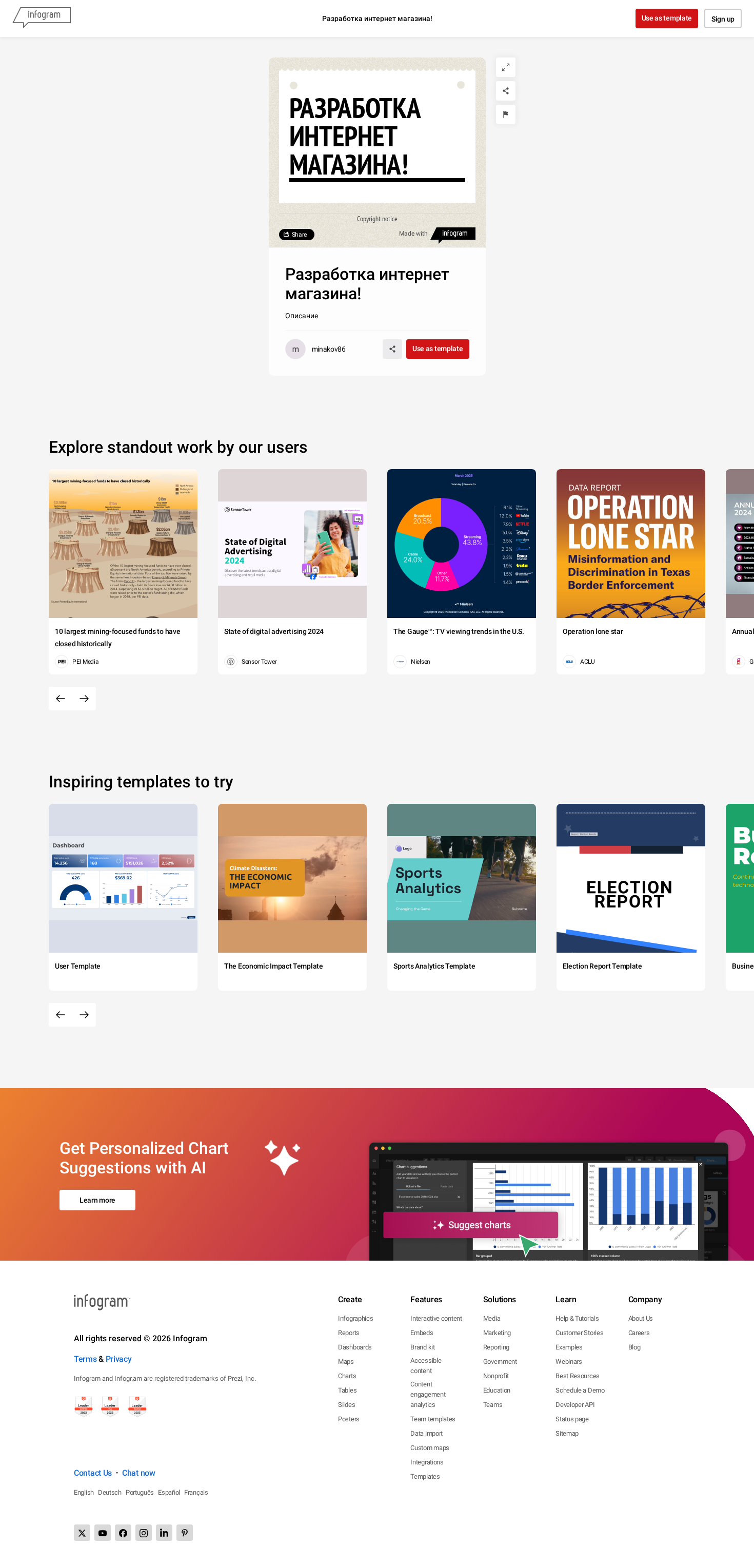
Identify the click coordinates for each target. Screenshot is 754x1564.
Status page (572, 1419)
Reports (349, 1333)
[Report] (505, 114)
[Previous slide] (60, 698)
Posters (349, 1419)
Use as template (667, 18)
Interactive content (436, 1318)
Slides (346, 1404)
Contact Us (93, 1473)
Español (169, 1492)
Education (496, 1390)
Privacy (119, 1359)
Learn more (97, 1200)
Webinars (568, 1361)
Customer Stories (579, 1333)
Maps (346, 1361)
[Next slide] (84, 698)
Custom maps (429, 1448)
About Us (640, 1318)
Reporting (496, 1347)
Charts (347, 1376)
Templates (425, 1476)
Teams (493, 1404)
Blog (634, 1347)
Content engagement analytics (427, 1394)
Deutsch (110, 1492)
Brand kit (422, 1347)
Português (140, 1492)
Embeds (421, 1333)
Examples (569, 1347)
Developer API (574, 1404)
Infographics (355, 1318)
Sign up (723, 19)
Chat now (138, 1473)
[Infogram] (41, 18)
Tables (347, 1390)
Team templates (432, 1419)
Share (299, 234)
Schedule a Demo (580, 1390)
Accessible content (425, 1366)
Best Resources (577, 1376)
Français (196, 1492)
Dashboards (355, 1347)
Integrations (426, 1462)
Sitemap (567, 1433)
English (84, 1492)
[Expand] (505, 67)
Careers (639, 1333)
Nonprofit (496, 1376)
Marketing (497, 1333)
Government (500, 1361)
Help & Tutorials (577, 1318)
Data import (426, 1433)
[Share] (505, 91)
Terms (85, 1359)
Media (492, 1318)
